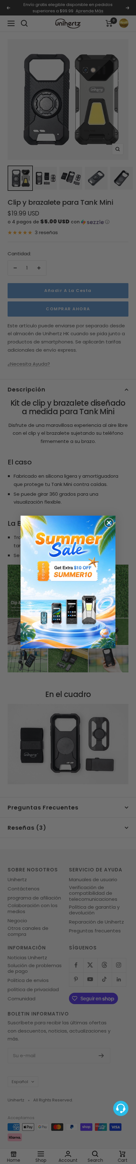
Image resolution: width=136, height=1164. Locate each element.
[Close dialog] (109, 523)
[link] (68, 582)
